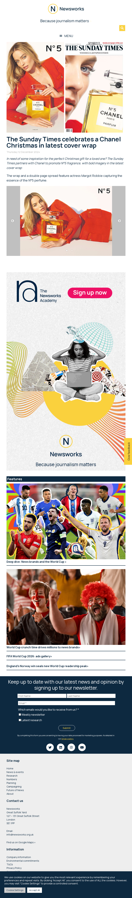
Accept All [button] (34, 890)
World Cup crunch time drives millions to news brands (43, 647)
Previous (12, 221)
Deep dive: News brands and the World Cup (36, 562)
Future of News (15, 790)
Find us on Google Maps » (21, 842)
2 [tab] (72, 250)
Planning (11, 783)
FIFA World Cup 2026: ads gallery (28, 656)
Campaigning (14, 786)
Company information (19, 857)
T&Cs (10, 864)
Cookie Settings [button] (14, 890)
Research (12, 775)
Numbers (12, 779)
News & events (15, 772)
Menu (68, 36)
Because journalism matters (66, 20)
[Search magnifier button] (122, 28)
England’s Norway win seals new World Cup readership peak (47, 666)
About (10, 793)
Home (10, 768)
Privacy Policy (14, 868)
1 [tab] (67, 250)
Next (119, 221)
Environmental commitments (23, 860)
